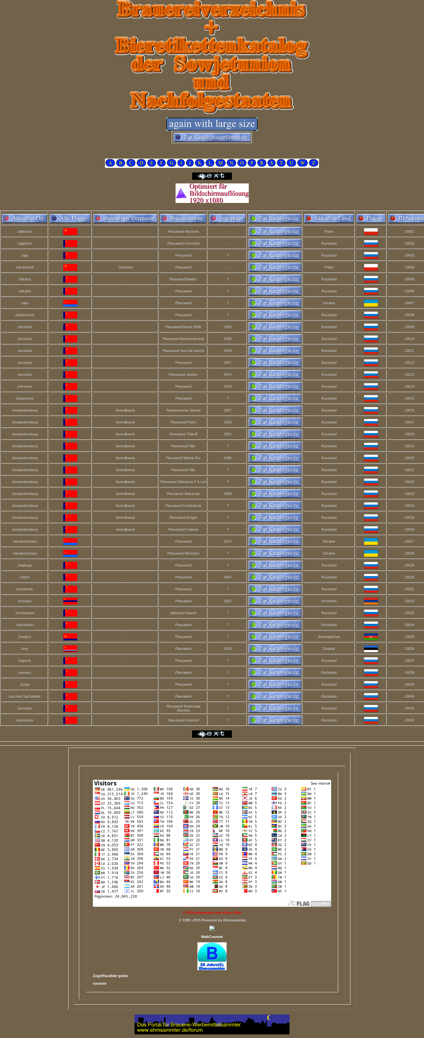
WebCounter (212, 937)
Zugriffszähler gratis (110, 976)
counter (99, 983)
